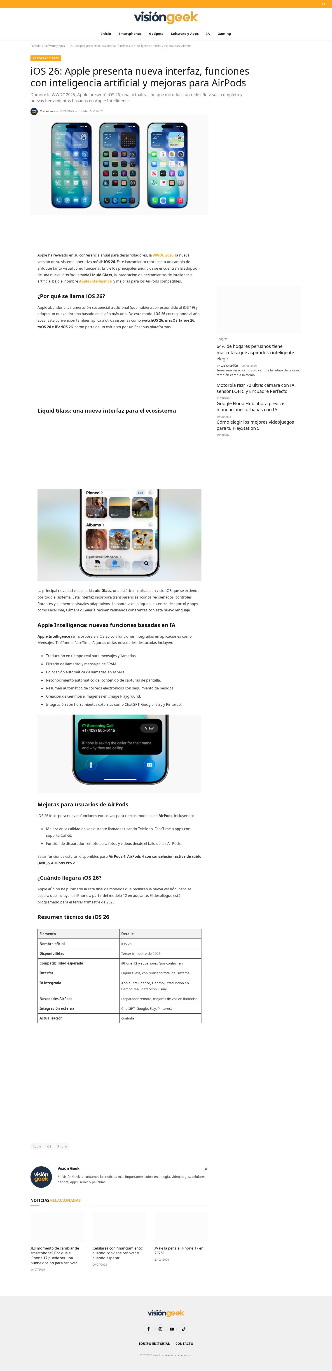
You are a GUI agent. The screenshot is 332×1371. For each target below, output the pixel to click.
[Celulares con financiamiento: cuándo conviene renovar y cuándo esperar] (120, 1227)
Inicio (106, 33)
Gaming (224, 33)
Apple (37, 1146)
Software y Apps (185, 33)
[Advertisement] (119, 234)
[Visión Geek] (166, 17)
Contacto (184, 1344)
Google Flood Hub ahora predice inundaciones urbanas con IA (250, 406)
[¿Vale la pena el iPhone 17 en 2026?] (181, 1227)
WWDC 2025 (163, 255)
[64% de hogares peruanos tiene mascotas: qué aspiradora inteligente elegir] (259, 310)
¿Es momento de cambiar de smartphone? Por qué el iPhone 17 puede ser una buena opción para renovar (54, 1255)
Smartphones (130, 33)
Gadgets (156, 33)
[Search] (323, 4)
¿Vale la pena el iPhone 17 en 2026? (178, 1251)
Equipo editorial (154, 1344)
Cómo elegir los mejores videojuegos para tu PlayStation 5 (255, 425)
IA (208, 33)
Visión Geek (47, 111)
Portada (35, 46)
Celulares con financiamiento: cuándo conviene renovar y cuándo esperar (118, 1253)
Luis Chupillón (229, 366)
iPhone (62, 1146)
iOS (49, 1146)
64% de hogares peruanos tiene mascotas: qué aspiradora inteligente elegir (255, 352)
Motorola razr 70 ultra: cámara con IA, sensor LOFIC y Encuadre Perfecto (256, 388)
